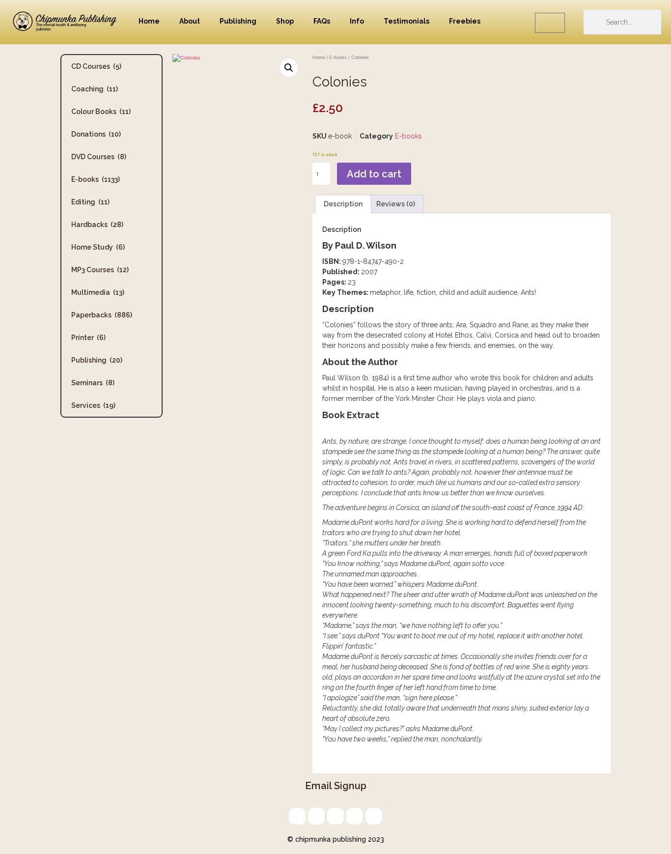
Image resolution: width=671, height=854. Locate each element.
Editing (90, 202)
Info (357, 21)
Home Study (98, 247)
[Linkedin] (335, 816)
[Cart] (550, 23)
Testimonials (406, 21)
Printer (88, 338)
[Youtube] (373, 816)
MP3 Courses (100, 270)
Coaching (94, 89)
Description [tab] (343, 204)
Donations (96, 134)
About (189, 21)
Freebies (464, 21)
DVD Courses (98, 157)
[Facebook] (354, 816)
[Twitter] (316, 816)
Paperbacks (101, 315)
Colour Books (101, 111)
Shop (285, 21)
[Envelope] (297, 816)
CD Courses (96, 66)
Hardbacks (97, 224)
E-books (95, 179)
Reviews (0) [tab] (395, 204)
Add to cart (374, 174)
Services (93, 405)
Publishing (238, 21)
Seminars (92, 383)
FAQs (321, 21)
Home (149, 21)
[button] (289, 68)
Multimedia (97, 292)
